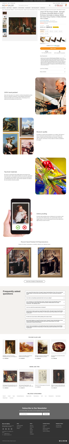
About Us (31, 425)
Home (3, 9)
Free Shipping (59, 5)
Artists (3, 7)
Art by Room (21, 7)
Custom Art (27, 7)
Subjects (15, 7)
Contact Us (45, 425)
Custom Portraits (20, 425)
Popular (18, 428)
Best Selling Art (35, 7)
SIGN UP (62, 3)
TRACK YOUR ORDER (56, 3)
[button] (8, 26)
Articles (31, 431)
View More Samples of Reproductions (34, 281)
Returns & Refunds (46, 428)
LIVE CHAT (13, 3)
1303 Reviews (46, 23)
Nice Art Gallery (9, 5)
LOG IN (65, 3)
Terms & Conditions (46, 431)
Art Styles (9, 7)
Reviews (31, 429)
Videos (31, 432)
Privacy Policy (45, 429)
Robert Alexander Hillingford (9, 9)
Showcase (42, 7)
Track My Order (58, 425)
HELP (9, 3)
